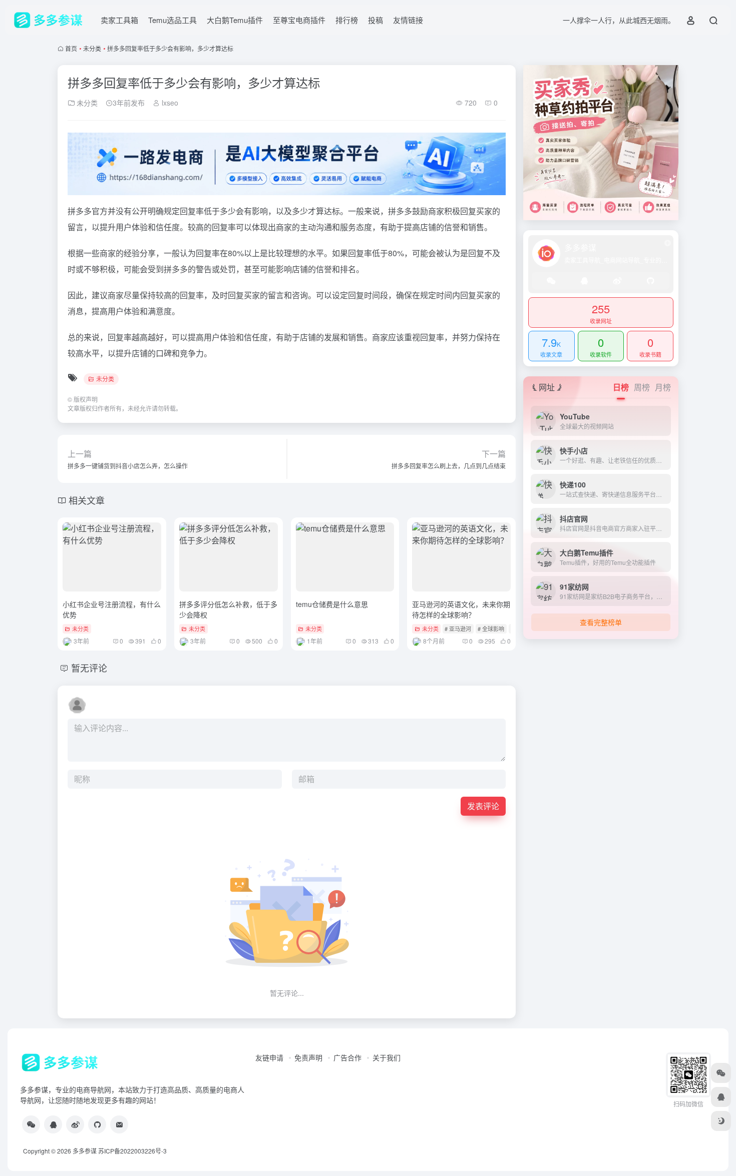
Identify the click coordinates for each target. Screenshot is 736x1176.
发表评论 (483, 806)
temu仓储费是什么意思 (332, 604)
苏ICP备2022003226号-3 (132, 1150)
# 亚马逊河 (458, 629)
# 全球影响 (491, 629)
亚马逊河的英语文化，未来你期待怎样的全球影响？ (461, 609)
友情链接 (408, 20)
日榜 (621, 387)
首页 (71, 48)
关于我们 (387, 1057)
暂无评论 (89, 667)
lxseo (169, 103)
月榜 (663, 387)
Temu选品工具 (172, 20)
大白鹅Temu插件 (235, 20)
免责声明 (308, 1057)
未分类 (92, 48)
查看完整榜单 (601, 622)
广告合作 (347, 1057)
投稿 (375, 20)
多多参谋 (85, 1150)
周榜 (642, 387)
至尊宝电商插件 (299, 20)
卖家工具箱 (119, 20)
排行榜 (346, 20)
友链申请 (269, 1057)
